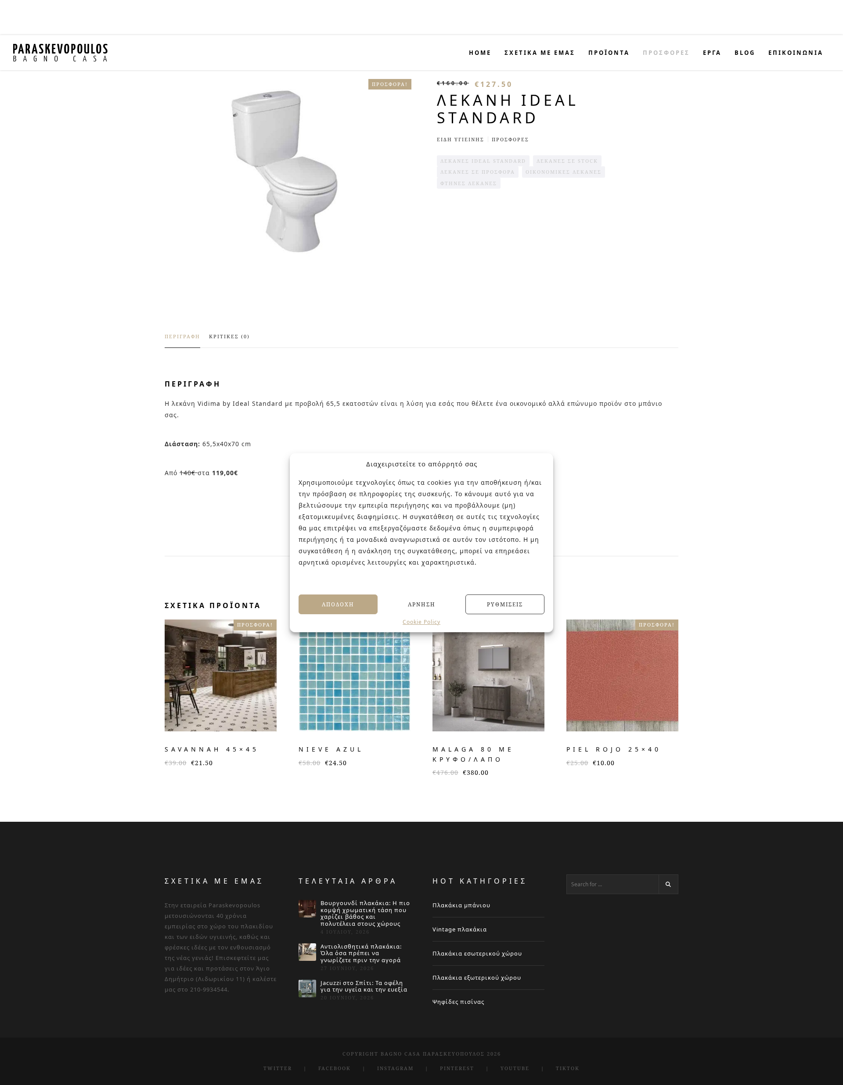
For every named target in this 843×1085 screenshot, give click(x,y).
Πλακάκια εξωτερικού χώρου (476, 977)
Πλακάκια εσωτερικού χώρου (477, 953)
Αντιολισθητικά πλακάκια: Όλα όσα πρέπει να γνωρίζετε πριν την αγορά (361, 953)
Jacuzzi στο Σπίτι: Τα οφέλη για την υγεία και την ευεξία (364, 986)
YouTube (515, 1068)
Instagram (395, 1068)
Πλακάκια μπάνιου (461, 905)
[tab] (182, 340)
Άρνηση (422, 604)
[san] (288, 171)
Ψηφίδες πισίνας (458, 1002)
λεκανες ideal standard (483, 161)
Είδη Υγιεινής (460, 139)
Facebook (334, 1068)
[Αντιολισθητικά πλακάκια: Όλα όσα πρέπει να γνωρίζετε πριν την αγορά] (307, 952)
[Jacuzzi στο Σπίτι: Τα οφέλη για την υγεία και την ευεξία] (307, 988)
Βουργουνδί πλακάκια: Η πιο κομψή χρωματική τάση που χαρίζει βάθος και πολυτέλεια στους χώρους (365, 913)
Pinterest (457, 1068)
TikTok (568, 1068)
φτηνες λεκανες (468, 183)
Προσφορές (510, 139)
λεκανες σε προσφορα (477, 171)
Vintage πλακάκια (459, 929)
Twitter (277, 1068)
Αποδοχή (338, 604)
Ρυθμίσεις (505, 604)
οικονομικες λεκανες (564, 171)
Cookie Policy (421, 622)
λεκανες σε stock (567, 161)
